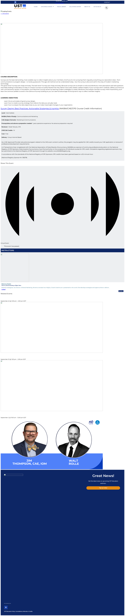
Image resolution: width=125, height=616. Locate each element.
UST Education (59, 3)
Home (36, 6)
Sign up (65, 1)
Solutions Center (75, 6)
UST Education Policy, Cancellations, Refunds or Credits (18, 611)
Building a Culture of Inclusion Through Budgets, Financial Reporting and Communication (28, 297)
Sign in (58, 1)
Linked (3, 289)
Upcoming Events (46, 6)
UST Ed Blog (97, 6)
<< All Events (5, 13)
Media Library (61, 6)
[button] (106, 7)
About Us (87, 6)
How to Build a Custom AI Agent (10, 356)
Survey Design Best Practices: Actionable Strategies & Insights (30, 108)
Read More (120, 291)
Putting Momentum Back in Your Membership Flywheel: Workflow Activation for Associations (29, 414)
